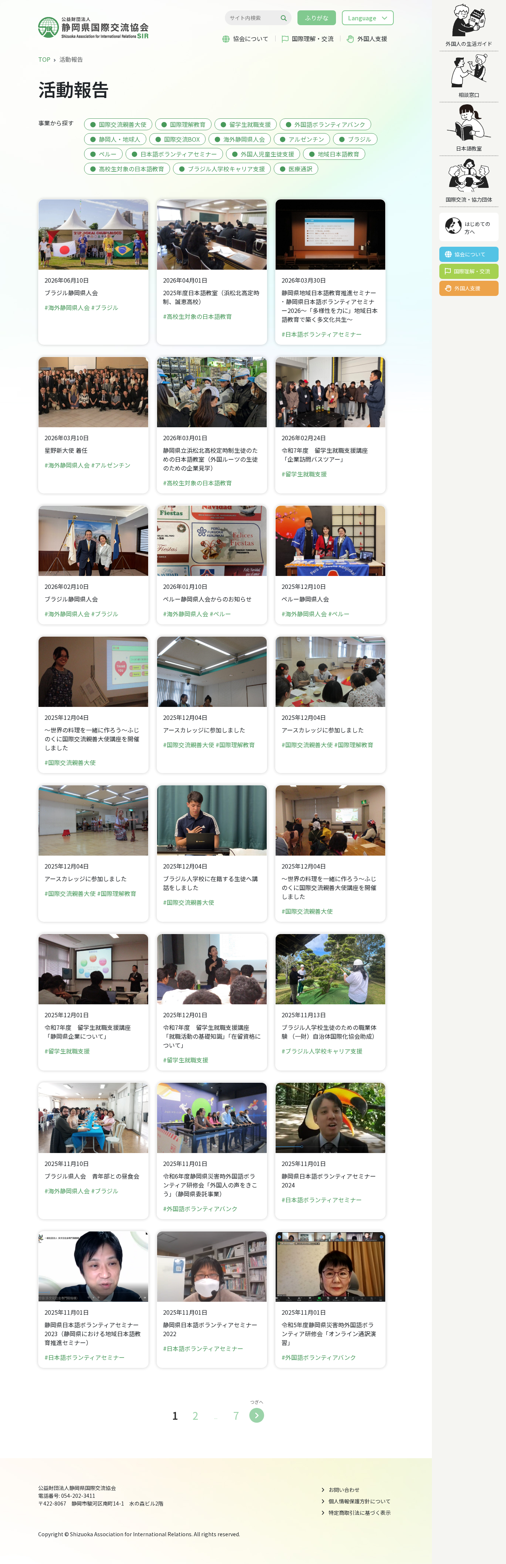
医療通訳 (300, 168)
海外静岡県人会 (244, 139)
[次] (256, 1415)
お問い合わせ (344, 1489)
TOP (44, 59)
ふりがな (317, 17)
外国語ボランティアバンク (329, 124)
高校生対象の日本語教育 (131, 168)
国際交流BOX (182, 139)
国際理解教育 (188, 124)
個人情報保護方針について (360, 1501)
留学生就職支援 (250, 124)
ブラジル (360, 139)
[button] (368, 17)
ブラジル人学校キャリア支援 (226, 168)
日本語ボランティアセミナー (178, 153)
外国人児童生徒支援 (267, 153)
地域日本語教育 (338, 153)
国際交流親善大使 (122, 124)
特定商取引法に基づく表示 (360, 1512)
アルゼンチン (306, 139)
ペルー (108, 153)
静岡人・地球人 (119, 139)
